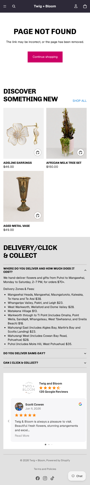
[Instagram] (45, 478)
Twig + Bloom (37, 460)
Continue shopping (45, 57)
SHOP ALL (80, 101)
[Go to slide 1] (45, 444)
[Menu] (5, 6)
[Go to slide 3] (51, 444)
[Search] (13, 6)
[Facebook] (37, 478)
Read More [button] (22, 435)
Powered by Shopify (58, 460)
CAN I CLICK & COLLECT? (20, 363)
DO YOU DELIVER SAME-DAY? (24, 353)
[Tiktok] (52, 478)
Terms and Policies (45, 469)
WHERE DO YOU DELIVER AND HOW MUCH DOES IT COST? (39, 270)
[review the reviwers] (80, 404)
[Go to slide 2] (48, 444)
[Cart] (85, 6)
